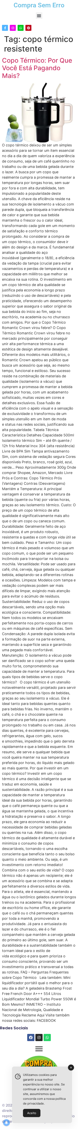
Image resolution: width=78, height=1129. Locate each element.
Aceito (31, 1113)
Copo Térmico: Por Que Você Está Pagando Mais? (37, 68)
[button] (39, 15)
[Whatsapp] (21, 28)
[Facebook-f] (5, 28)
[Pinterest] (28, 28)
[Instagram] (13, 28)
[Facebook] (30, 1037)
